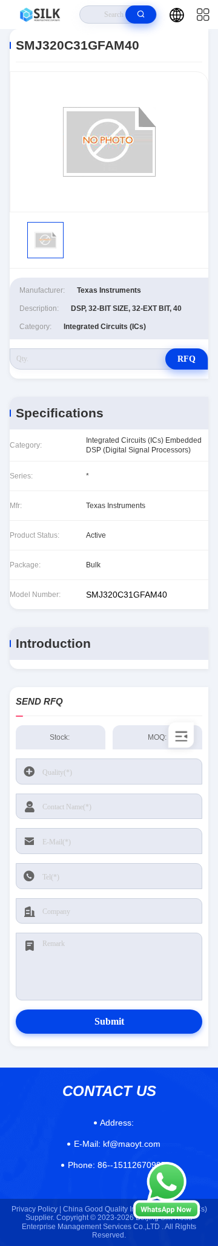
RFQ (186, 359)
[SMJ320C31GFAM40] (109, 142)
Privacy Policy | (36, 1209)
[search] (140, 14)
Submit (109, 1021)
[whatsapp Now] (166, 1216)
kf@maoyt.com (117, 1144)
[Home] (40, 14)
